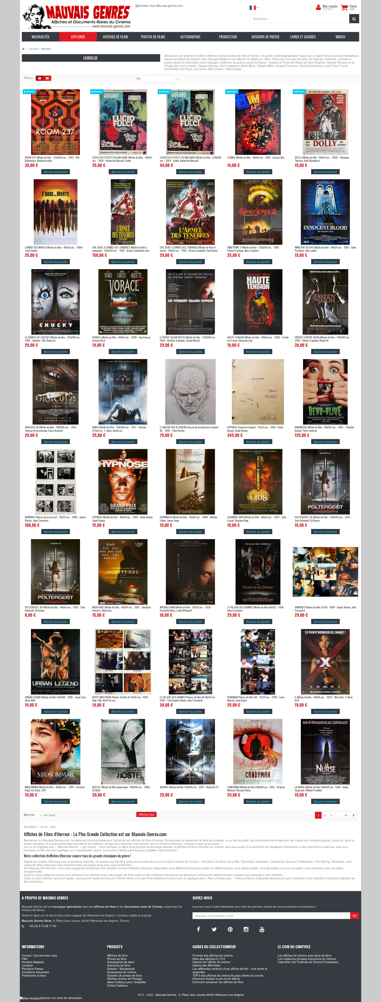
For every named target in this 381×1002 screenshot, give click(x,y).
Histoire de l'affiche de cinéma (211, 962)
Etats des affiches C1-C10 (208, 959)
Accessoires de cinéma (121, 972)
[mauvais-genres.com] (77, 16)
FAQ (24, 959)
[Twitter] (214, 929)
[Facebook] (198, 929)
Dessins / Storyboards (121, 969)
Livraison (27, 965)
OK (355, 916)
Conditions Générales (35, 972)
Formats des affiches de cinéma (212, 955)
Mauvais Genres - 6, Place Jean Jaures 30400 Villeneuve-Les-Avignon (200, 995)
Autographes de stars (120, 962)
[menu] (318, 7)
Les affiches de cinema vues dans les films (304, 955)
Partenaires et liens (34, 975)
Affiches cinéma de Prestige (124, 979)
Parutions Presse (32, 969)
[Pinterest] (230, 929)
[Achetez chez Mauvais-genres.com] (190, 5)
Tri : (138, 78)
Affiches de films (117, 955)
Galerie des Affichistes (206, 965)
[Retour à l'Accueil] (23, 49)
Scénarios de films (118, 965)
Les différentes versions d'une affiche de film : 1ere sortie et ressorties (229, 970)
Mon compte (330, 6)
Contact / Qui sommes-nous (39, 955)
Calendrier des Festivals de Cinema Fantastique (308, 962)
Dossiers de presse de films (124, 975)
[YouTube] (262, 929)
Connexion (328, 9)
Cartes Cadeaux (117, 985)
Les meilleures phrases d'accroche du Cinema (307, 959)
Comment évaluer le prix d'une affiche (216, 979)
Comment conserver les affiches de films (217, 982)
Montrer (29, 814)
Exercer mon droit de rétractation (61, 998)
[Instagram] (246, 929)
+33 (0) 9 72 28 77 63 (42, 926)
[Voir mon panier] (344, 7)
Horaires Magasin (33, 962)
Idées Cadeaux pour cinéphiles (126, 982)
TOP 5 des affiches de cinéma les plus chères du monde (227, 975)
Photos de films (116, 959)
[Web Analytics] (30, 998)
